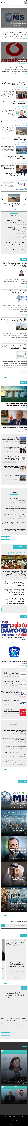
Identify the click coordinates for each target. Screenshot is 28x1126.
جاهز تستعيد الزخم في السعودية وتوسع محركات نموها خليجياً (10, 710)
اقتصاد (23, 382)
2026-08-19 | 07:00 (13, 685)
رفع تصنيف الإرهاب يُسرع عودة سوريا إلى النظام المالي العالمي (10, 438)
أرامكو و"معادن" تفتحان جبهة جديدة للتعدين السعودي (11, 682)
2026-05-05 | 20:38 (21, 209)
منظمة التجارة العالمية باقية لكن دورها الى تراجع (15, 753)
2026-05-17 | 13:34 (20, 807)
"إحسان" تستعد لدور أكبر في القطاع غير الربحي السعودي (11, 467)
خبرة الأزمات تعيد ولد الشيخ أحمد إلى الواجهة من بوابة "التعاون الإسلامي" (14, 102)
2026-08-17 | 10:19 (13, 713)
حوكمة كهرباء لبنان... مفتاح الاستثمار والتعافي (14, 522)
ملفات (19, 547)
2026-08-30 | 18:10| (21, 125)
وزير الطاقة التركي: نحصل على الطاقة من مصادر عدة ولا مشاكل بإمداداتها (15, 222)
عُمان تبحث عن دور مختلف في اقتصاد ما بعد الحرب (18, 829)
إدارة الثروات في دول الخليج (17, 553)
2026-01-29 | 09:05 (19, 977)
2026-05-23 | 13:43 (22, 372)
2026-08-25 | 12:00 (13, 451)
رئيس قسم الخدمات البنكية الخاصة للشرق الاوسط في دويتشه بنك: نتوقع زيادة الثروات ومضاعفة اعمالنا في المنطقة (14, 591)
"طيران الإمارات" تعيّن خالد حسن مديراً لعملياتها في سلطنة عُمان (16, 243)
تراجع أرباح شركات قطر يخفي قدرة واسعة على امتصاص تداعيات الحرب (15, 174)
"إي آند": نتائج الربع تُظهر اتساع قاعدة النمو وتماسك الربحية (18, 879)
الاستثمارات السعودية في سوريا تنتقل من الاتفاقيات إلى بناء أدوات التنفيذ (14, 84)
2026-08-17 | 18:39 (13, 704)
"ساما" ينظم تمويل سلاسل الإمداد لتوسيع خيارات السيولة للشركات (16, 404)
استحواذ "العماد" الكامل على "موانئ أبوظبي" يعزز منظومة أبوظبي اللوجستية (11, 672)
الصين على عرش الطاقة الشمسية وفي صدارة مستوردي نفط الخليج (14, 761)
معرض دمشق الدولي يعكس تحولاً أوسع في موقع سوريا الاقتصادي (14, 138)
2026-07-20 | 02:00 (21, 1026)
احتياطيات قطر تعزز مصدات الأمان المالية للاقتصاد (11, 476)
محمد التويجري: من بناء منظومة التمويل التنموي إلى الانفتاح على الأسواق (16, 964)
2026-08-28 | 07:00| (20, 180)
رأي (24, 988)
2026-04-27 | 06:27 (20, 909)
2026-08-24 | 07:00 (13, 675)
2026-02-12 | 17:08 (20, 234)
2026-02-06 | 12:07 (20, 239)
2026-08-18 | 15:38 (13, 479)
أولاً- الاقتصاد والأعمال (17, 971)
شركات (23, 616)
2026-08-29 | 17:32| (21, 163)
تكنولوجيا (22, 782)
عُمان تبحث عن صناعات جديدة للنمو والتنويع (14, 121)
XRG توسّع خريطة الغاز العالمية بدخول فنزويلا (10, 701)
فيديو (24, 1045)
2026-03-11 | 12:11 (20, 224)
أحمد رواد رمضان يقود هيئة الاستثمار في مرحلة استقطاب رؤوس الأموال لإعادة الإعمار (14, 507)
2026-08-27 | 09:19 (13, 441)
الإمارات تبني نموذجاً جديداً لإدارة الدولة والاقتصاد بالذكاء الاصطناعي (18, 905)
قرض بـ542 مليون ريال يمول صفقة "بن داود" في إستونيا (14, 638)
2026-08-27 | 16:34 (22, 407)
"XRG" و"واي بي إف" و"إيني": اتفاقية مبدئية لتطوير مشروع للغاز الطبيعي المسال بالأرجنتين (15, 230)
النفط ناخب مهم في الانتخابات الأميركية (16, 746)
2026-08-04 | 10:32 (20, 502)
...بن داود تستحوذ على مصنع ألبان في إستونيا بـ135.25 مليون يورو (10, 691)
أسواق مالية (23, 259)
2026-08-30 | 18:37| (21, 89)
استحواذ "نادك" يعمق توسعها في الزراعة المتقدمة (14, 662)
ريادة (23, 935)
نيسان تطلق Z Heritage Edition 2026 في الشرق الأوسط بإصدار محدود (14, 205)
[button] (2, 199)
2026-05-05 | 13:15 (20, 833)
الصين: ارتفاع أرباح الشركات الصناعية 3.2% (15, 249)
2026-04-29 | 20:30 (19, 883)
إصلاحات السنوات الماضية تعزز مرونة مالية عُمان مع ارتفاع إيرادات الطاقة (10, 457)
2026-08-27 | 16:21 (22, 641)
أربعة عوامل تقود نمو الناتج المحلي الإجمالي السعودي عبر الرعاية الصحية (17, 1019)
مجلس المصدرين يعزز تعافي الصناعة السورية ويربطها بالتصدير (16, 157)
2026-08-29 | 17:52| (21, 144)
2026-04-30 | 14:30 (20, 858)
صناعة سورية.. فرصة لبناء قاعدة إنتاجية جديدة (15, 428)
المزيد (5, 377)
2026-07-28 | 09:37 (22, 341)
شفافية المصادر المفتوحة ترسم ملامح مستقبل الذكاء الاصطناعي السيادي (17, 850)
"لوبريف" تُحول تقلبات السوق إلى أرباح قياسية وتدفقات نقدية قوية (14, 499)
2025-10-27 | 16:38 (20, 246)
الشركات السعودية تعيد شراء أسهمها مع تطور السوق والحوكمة (14, 292)
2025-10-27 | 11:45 (20, 251)
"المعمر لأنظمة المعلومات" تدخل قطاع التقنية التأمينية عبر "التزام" (18, 803)
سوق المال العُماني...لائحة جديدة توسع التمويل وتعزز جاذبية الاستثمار (14, 320)
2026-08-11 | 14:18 (22, 287)
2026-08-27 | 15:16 (22, 431)
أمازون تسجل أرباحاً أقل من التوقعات (16, 237)
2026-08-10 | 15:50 (21, 525)
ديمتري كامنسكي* (21, 1024)
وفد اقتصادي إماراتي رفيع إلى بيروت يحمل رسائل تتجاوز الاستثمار (11, 448)
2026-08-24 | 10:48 (13, 460)
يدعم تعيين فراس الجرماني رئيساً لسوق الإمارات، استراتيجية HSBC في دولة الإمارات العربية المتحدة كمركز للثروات (15, 281)
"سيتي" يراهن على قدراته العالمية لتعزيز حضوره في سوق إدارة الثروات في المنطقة (14, 583)
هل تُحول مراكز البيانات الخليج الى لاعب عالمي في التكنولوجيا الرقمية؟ (14, 738)
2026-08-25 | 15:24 (22, 665)
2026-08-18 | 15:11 (13, 694)
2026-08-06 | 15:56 (20, 510)
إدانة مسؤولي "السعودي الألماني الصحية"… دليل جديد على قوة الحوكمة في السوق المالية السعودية (14, 347)
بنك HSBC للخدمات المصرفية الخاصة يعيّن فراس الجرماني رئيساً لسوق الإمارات (15, 265)
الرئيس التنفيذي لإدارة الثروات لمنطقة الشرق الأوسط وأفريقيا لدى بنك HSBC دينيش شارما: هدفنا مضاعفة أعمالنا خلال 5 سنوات (14, 600)
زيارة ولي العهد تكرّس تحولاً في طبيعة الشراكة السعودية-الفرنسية (14, 731)
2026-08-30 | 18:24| (20, 108)
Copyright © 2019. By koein (14, 1124)
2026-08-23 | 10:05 (13, 470)
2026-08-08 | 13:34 (21, 315)
